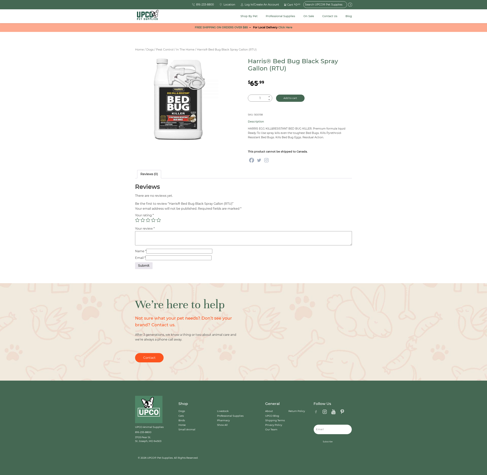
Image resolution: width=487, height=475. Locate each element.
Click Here (285, 27)
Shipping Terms (275, 420)
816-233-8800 (143, 432)
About (269, 411)
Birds (181, 420)
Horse (182, 425)
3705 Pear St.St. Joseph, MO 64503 (148, 439)
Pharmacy (223, 420)
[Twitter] (259, 160)
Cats (181, 415)
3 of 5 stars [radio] (148, 220)
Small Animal (186, 429)
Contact (149, 358)
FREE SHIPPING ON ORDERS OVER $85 (221, 27)
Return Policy (296, 411)
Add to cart (290, 98)
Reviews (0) (149, 174)
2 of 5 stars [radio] (142, 220)
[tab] (149, 174)
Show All (222, 425)
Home (139, 49)
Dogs (150, 49)
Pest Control (164, 49)
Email (140, 258)
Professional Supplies (280, 16)
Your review (145, 228)
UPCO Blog (272, 415)
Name (140, 251)
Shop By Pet (249, 16)
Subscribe (328, 441)
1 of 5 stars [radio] (137, 220)
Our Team (271, 429)
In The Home (185, 49)
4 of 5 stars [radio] (153, 220)
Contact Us (329, 16)
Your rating (144, 215)
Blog (348, 16)
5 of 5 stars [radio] (158, 220)
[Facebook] (251, 160)
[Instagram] (266, 160)
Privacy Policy (273, 425)
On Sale (308, 16)
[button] (290, 4)
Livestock (223, 411)
